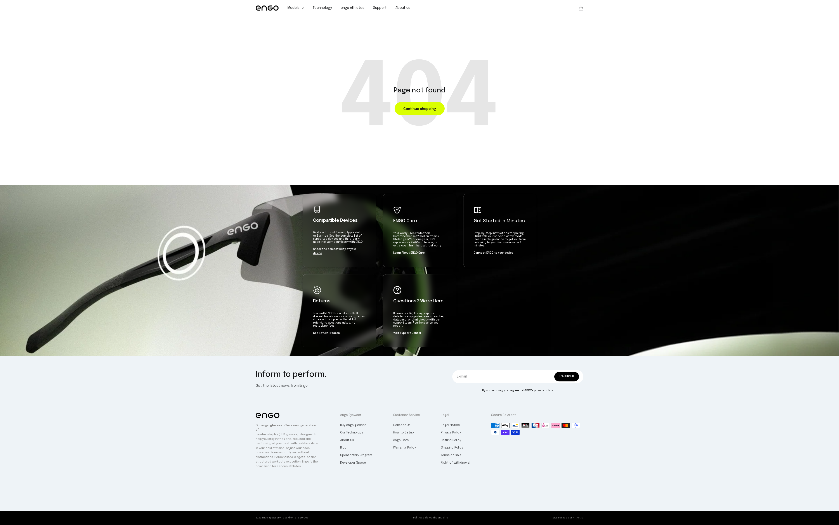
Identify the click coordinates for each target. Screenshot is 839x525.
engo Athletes (352, 8)
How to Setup (403, 432)
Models (293, 8)
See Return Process (326, 333)
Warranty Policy (404, 447)
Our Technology (351, 432)
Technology (322, 8)
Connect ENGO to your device (493, 253)
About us (402, 8)
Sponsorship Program (356, 455)
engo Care (401, 440)
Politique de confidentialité (430, 517)
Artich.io (578, 517)
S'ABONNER (567, 376)
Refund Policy (451, 440)
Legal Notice (450, 425)
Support (380, 8)
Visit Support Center (407, 333)
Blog (343, 447)
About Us (347, 440)
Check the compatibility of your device (334, 251)
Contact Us (402, 425)
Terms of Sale (451, 455)
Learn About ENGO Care (409, 253)
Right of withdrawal (455, 462)
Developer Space (353, 462)
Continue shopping (419, 108)
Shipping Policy (452, 447)
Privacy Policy (451, 432)
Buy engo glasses (353, 425)
